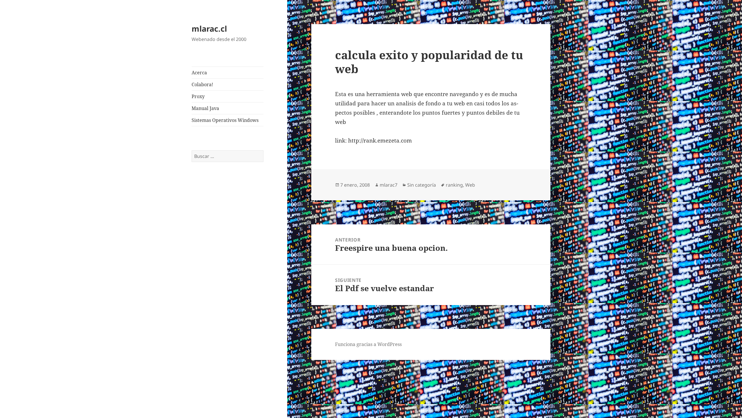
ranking (454, 185)
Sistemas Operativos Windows (225, 120)
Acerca (199, 72)
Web (470, 185)
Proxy (198, 96)
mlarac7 (388, 185)
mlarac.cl (209, 28)
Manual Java (205, 108)
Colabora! (202, 84)
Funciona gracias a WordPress (368, 344)
